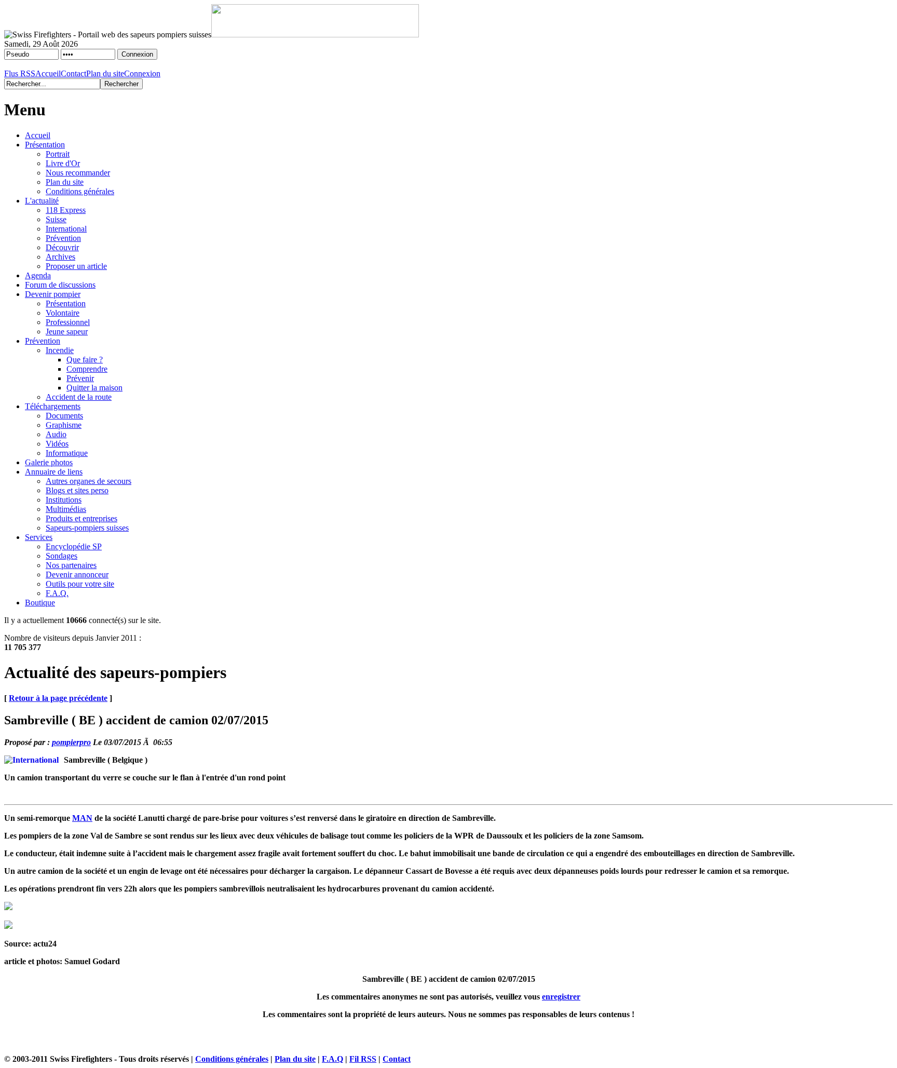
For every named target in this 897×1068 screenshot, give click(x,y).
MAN (82, 818)
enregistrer (561, 996)
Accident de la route (79, 397)
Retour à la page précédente (58, 698)
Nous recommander (78, 172)
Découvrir (62, 247)
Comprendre (86, 368)
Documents (64, 415)
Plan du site (105, 73)
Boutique (40, 602)
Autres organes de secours (88, 481)
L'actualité (42, 200)
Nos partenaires (71, 565)
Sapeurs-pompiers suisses (87, 527)
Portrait (58, 154)
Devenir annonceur (77, 574)
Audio (56, 434)
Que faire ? (84, 359)
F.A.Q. (57, 593)
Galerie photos (49, 462)
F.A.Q (332, 1059)
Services (38, 537)
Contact (73, 73)
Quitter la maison (94, 387)
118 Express (66, 210)
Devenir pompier (52, 294)
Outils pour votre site (80, 583)
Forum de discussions (60, 284)
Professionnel (68, 322)
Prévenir (80, 378)
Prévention (63, 238)
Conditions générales (80, 191)
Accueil (48, 73)
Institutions (63, 499)
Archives (60, 256)
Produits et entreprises (81, 518)
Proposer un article (76, 266)
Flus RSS (19, 73)
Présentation (45, 144)
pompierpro (71, 742)
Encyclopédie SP (74, 546)
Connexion (142, 73)
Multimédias (66, 509)
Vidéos (57, 443)
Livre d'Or (63, 163)
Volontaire (62, 312)
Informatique (67, 453)
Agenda (38, 275)
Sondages (61, 555)
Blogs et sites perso (77, 490)
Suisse (56, 219)
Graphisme (63, 425)
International (66, 228)
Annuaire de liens (54, 471)
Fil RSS (362, 1059)
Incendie (60, 350)
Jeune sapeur (67, 331)
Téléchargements (52, 406)
